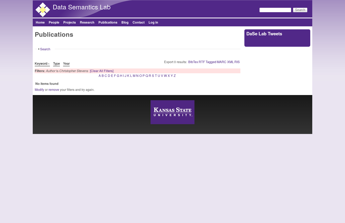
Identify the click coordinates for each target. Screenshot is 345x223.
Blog (125, 22)
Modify (39, 89)
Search (45, 49)
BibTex (193, 61)
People (54, 22)
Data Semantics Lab (82, 6)
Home (40, 22)
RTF (202, 61)
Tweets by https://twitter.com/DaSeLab (273, 42)
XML (230, 61)
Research (87, 22)
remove (54, 89)
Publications (107, 22)
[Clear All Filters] (101, 70)
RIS (237, 61)
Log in (153, 22)
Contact (139, 22)
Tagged (211, 61)
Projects (69, 22)
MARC (221, 61)
